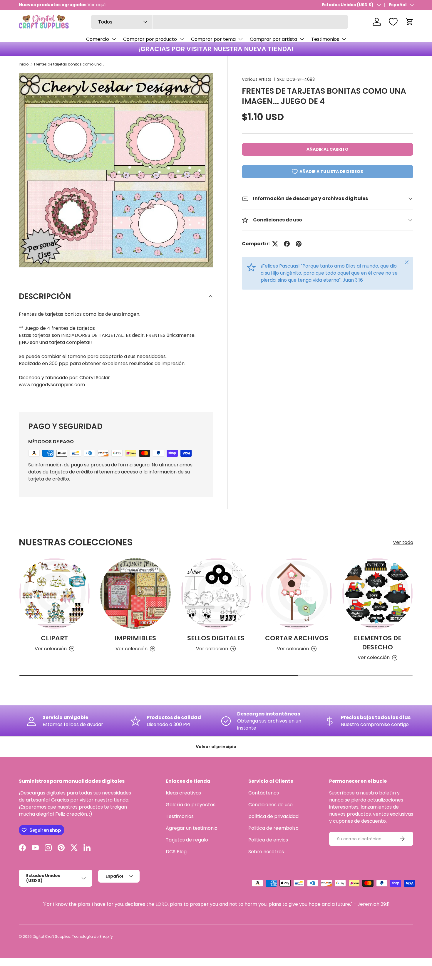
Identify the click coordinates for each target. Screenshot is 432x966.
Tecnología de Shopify (92, 936)
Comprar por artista (273, 39)
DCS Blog (176, 851)
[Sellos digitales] (216, 593)
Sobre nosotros (266, 851)
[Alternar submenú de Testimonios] (343, 39)
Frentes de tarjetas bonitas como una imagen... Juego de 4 (69, 64)
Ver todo (403, 542)
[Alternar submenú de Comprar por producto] (181, 39)
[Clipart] (54, 593)
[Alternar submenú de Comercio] (113, 39)
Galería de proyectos (190, 804)
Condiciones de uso (270, 804)
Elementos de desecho (377, 643)
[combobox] (219, 22)
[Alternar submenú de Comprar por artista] (301, 39)
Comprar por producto (150, 39)
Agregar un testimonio (191, 828)
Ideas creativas (183, 792)
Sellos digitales (216, 638)
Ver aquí (97, 5)
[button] (409, 21)
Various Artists (256, 79)
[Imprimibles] (135, 593)
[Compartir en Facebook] (287, 244)
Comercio (97, 39)
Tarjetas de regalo (187, 839)
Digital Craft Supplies (51, 936)
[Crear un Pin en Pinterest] (298, 244)
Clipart (54, 638)
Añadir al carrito (328, 149)
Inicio (24, 64)
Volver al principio (216, 747)
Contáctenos (263, 792)
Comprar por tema (213, 39)
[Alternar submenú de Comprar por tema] (240, 39)
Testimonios (325, 39)
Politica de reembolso (273, 828)
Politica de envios (268, 839)
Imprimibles (135, 638)
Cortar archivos (296, 638)
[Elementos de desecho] (377, 593)
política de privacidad (273, 816)
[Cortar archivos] (296, 593)
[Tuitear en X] (275, 244)
